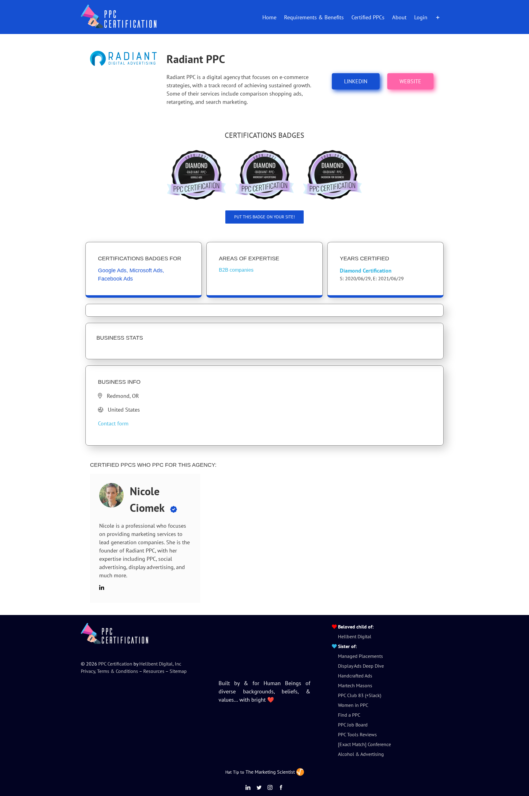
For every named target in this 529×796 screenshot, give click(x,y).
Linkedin (355, 81)
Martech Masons (355, 685)
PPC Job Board (353, 725)
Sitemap (178, 671)
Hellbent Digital (354, 636)
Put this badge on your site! (264, 217)
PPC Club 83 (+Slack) (359, 695)
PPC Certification (115, 664)
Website (410, 81)
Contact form (113, 423)
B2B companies (236, 270)
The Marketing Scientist (270, 772)
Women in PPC (353, 705)
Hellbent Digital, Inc (160, 664)
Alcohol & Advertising (361, 754)
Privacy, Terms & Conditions (109, 671)
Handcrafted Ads (355, 676)
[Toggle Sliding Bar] (438, 17)
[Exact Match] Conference (364, 744)
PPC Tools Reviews (357, 734)
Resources (153, 671)
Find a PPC (349, 715)
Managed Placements (360, 656)
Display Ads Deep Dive (361, 666)
